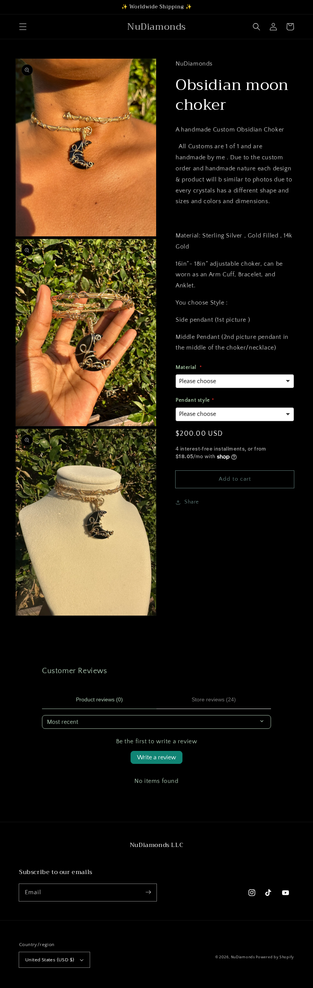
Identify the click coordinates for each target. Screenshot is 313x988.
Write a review (156, 757)
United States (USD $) (49, 959)
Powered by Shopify (275, 957)
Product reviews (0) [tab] (99, 699)
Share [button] (191, 502)
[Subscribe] (148, 892)
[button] (23, 26)
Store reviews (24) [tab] (214, 699)
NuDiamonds (243, 957)
